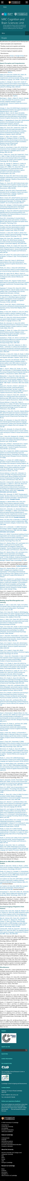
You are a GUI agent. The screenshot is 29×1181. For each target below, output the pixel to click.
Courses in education (7, 1146)
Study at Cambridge (7, 1135)
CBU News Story (22, 125)
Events (3, 1159)
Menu (3, 33)
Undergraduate (5, 1138)
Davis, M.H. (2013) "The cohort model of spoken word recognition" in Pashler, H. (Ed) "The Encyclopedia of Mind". (14, 256)
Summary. (16, 293)
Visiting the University (7, 1154)
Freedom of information (7, 1130)
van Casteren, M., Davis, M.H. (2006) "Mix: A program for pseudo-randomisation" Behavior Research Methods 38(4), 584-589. (14, 887)
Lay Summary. (12, 448)
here (9, 1109)
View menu (2, 2)
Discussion (4, 1172)
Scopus (12, 55)
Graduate (3, 1139)
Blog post (15, 161)
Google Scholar (20, 55)
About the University (7, 1149)
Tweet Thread (24, 79)
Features (3, 1170)
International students (7, 1141)
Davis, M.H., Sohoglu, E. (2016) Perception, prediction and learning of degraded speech (14, 207)
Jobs (2, 1160)
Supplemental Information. (7, 293)
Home (5, 7)
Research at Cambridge (8, 1166)
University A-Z (5, 1125)
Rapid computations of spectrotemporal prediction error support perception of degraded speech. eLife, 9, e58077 (14, 109)
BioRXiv (10, 72)
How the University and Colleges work (11, 1152)
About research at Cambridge (9, 1175)
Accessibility (4, 1128)
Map (2, 1156)
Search (27, 2)
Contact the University (7, 1126)
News (3, 1157)
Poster (25, 560)
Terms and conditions (7, 1131)
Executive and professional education (11, 1144)
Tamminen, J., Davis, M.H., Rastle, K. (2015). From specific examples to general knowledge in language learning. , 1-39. (14, 234)
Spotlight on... (5, 1173)
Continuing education (7, 1143)
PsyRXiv (15, 96)
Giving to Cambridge (6, 1162)
